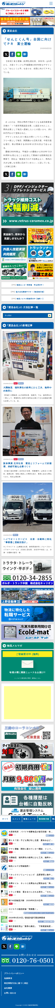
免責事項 (8, 978)
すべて (5, 819)
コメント (16, 819)
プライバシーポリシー (14, 973)
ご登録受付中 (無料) (27, 654)
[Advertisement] (24, 702)
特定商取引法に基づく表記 (16, 983)
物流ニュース (29, 819)
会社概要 (8, 988)
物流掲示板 (44, 819)
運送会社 (12, 30)
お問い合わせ (10, 993)
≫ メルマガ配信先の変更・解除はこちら (27, 678)
